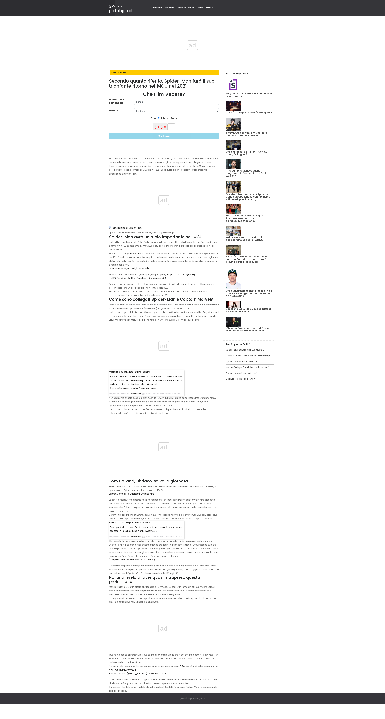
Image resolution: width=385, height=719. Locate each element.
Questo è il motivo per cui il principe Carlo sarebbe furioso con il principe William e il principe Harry (248, 196)
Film (163, 118)
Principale (157, 7)
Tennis (199, 7)
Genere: (114, 110)
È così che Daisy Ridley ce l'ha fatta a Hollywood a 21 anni (248, 310)
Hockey (169, 7)
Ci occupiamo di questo (131, 253)
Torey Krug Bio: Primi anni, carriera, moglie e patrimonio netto (247, 134)
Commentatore (185, 7)
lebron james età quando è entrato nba (131, 493)
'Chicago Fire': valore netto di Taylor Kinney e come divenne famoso (248, 329)
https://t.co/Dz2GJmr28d (122, 669)
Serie (173, 118)
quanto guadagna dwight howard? (129, 268)
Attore (209, 7)
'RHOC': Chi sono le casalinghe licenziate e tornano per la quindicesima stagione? (244, 218)
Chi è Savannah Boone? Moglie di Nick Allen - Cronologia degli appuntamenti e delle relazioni (249, 293)
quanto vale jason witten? (241, 373)
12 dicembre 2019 (157, 673)
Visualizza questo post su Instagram (129, 371)
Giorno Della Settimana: (116, 101)
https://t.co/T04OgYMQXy (181, 274)
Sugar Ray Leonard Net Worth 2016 (245, 349)
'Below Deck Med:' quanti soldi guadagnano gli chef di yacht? (244, 239)
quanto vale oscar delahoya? (242, 361)
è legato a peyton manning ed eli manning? (132, 559)
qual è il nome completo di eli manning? (248, 355)
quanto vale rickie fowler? (241, 378)
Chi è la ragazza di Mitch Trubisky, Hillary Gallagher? (246, 153)
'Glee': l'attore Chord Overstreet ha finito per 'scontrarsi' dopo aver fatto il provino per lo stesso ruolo (249, 259)
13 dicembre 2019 (157, 278)
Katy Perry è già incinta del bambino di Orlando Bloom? (249, 95)
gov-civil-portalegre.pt (192, 698)
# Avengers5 (186, 666)
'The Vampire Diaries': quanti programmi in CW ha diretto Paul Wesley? (246, 173)
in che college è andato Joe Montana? (248, 367)
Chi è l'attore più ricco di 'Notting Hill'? (249, 112)
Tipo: (154, 118)
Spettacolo (164, 136)
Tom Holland (136, 393)
